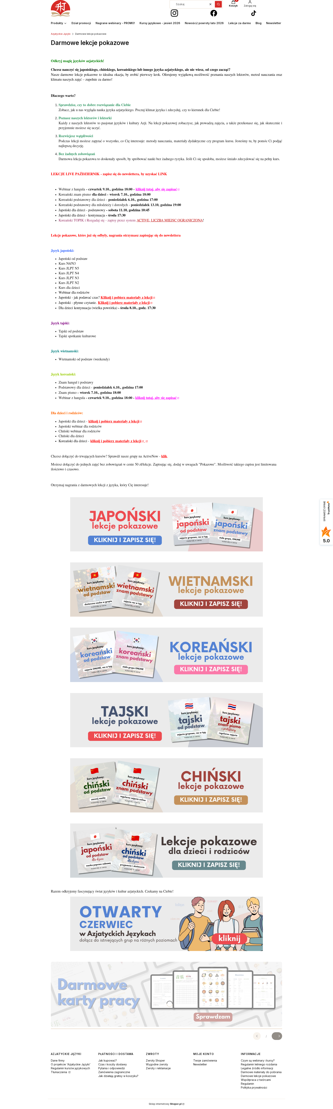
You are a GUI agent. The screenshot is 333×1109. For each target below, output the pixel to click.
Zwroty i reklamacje (158, 1068)
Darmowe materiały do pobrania (261, 1072)
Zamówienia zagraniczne (114, 1072)
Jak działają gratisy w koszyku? (118, 1076)
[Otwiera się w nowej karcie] (174, 13)
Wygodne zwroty (157, 1064)
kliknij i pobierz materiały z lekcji (113, 421)
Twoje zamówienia (205, 1060)
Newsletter (200, 1064)
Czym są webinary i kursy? (258, 1060)
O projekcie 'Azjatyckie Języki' (71, 1064)
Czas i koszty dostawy (112, 1064)
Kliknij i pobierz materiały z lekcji (126, 297)
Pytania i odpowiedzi (111, 1068)
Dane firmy (58, 1060)
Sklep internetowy (165, 1103)
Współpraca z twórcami (256, 1079)
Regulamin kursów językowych (70, 1068)
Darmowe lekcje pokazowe (258, 1076)
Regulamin (247, 1083)
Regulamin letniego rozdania (259, 1064)
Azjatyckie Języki (61, 33)
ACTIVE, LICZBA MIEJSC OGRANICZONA (170, 220)
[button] (218, 4)
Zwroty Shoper (155, 1060)
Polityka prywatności (254, 1087)
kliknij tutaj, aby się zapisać (156, 189)
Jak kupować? (107, 1060)
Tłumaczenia (59, 1072)
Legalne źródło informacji (257, 1068)
